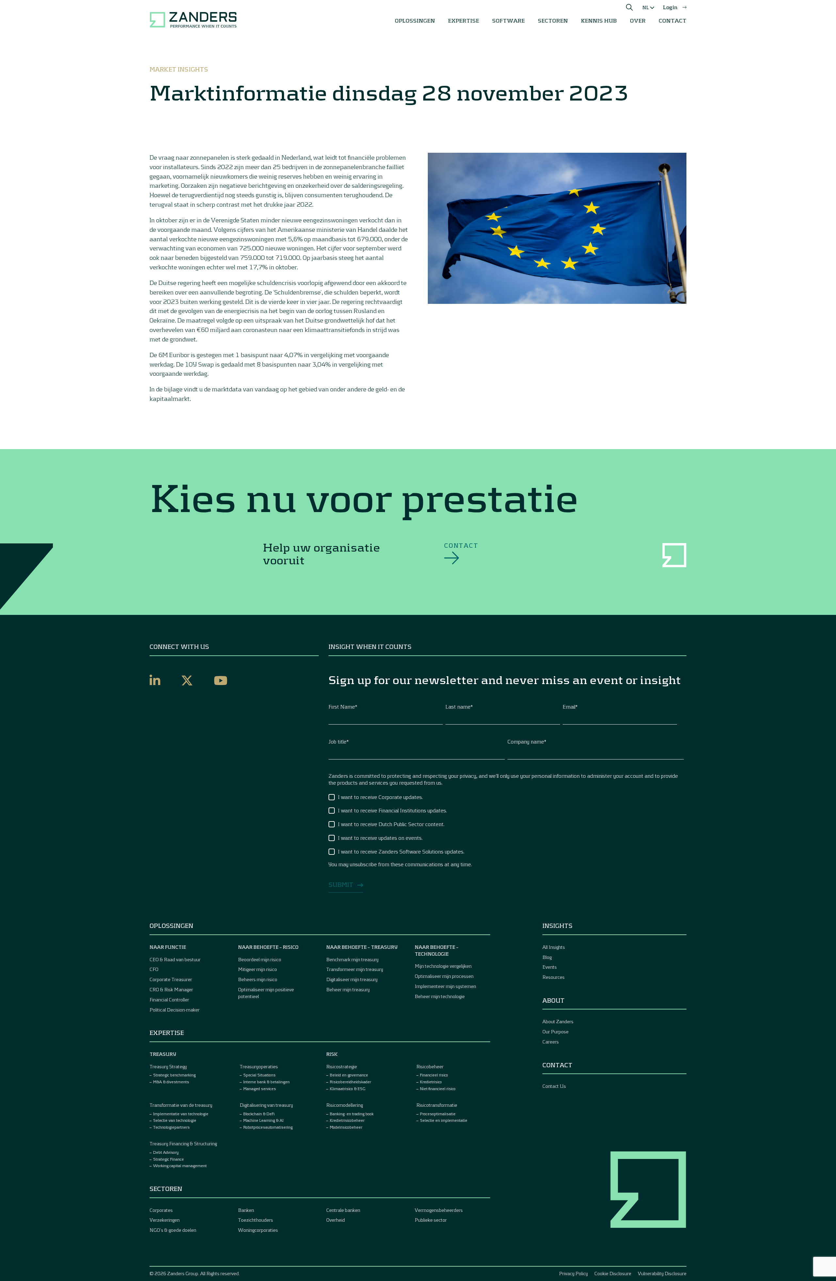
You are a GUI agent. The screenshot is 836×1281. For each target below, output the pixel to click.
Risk (332, 1054)
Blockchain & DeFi (259, 1113)
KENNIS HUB (599, 20)
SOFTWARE (508, 20)
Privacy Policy (573, 1273)
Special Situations (259, 1074)
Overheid (335, 1220)
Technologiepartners (171, 1127)
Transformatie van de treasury (181, 1105)
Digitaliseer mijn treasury (352, 979)
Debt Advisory (166, 1152)
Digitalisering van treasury (266, 1105)
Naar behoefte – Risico (268, 947)
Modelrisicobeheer (346, 1127)
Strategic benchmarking (174, 1074)
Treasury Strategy (168, 1066)
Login (670, 7)
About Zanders (557, 1021)
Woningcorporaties (258, 1230)
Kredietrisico (431, 1081)
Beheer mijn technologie (440, 996)
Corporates (161, 1210)
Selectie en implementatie (443, 1120)
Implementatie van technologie (180, 1113)
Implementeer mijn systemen (445, 986)
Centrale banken (343, 1210)
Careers (550, 1041)
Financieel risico (434, 1074)
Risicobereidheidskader (350, 1081)
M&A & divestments (171, 1081)
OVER (638, 20)
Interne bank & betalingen (266, 1081)
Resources (553, 977)
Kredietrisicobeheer (347, 1120)
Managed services (259, 1088)
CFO (154, 969)
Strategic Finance (168, 1159)
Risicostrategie (341, 1066)
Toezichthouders (255, 1220)
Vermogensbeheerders (439, 1210)
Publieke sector (431, 1220)
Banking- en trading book (352, 1113)
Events (549, 967)
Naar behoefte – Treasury (362, 947)
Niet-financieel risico (438, 1088)
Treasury (163, 1054)
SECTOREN (553, 20)
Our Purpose (555, 1031)
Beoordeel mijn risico (259, 959)
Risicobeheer (429, 1066)
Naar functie (168, 947)
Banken (246, 1210)
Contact (461, 545)
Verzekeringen (165, 1220)
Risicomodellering (344, 1105)
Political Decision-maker (175, 1009)
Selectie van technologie (174, 1120)
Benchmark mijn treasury (352, 959)
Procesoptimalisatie (438, 1113)
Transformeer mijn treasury (354, 969)
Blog (547, 957)
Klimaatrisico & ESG (347, 1088)
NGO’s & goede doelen (173, 1230)
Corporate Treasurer (171, 979)
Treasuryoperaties (259, 1066)
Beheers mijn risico (257, 979)
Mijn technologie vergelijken (443, 966)
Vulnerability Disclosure (662, 1273)
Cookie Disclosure (612, 1273)
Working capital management (180, 1165)
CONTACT (672, 20)
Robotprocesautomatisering (268, 1127)
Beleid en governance (349, 1074)
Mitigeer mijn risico (257, 969)
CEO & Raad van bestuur (175, 959)
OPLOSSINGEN (415, 20)
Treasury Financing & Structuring (183, 1143)
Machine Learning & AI (263, 1120)
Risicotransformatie (436, 1105)
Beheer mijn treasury (348, 989)
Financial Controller (169, 999)
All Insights (553, 947)
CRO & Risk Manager (171, 989)
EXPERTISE (463, 20)
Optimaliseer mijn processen (444, 976)
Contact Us (554, 1086)
